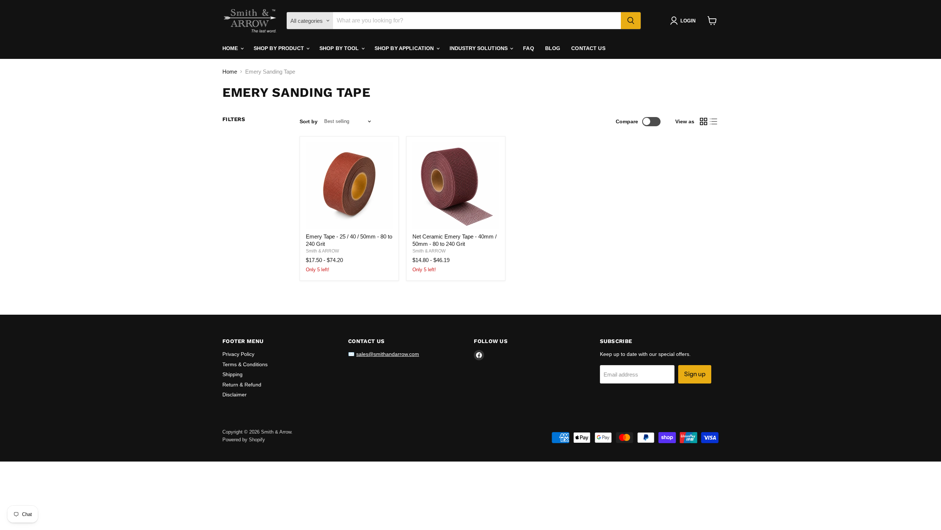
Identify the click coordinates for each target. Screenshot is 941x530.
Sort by (309, 121)
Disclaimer (234, 395)
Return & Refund (241, 385)
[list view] (714, 121)
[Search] (631, 20)
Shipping (232, 374)
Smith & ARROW (322, 251)
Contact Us (588, 48)
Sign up (694, 374)
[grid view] (703, 121)
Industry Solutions (479, 48)
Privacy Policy (238, 354)
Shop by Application (405, 48)
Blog (553, 48)
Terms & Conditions (245, 364)
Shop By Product (279, 48)
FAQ (528, 48)
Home (231, 48)
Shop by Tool (340, 48)
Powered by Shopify (243, 439)
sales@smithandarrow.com (387, 354)
